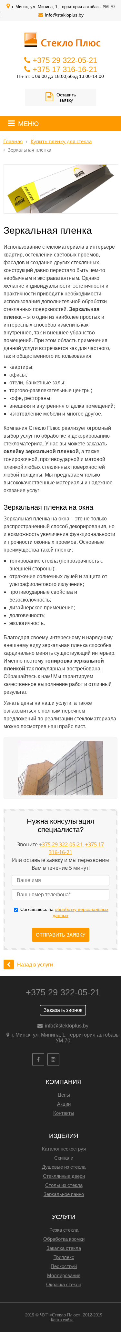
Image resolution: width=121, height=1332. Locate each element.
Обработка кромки (64, 1239)
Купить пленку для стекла (61, 141)
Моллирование (63, 1275)
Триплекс (64, 1257)
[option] (60, 768)
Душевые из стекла (64, 1167)
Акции (64, 1104)
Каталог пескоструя (64, 1148)
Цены (64, 1095)
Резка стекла (63, 1230)
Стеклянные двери (64, 1176)
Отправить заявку (61, 935)
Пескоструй (64, 1266)
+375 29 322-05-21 (65, 60)
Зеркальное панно (64, 1194)
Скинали (63, 1158)
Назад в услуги (35, 964)
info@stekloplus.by (64, 15)
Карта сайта (62, 1320)
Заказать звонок (63, 1010)
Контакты (63, 1113)
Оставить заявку (66, 97)
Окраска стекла (63, 1284)
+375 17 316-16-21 (65, 69)
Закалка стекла (63, 1248)
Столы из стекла (64, 1185)
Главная (13, 141)
